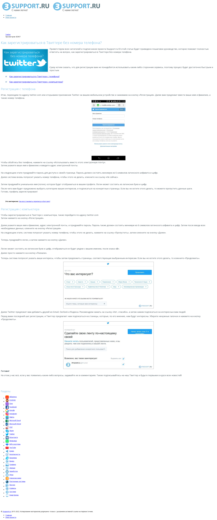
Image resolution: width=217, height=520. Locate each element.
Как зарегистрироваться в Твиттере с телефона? (34, 76)
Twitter (8, 34)
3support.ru (7, 511)
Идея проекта (10, 17)
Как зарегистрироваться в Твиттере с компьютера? (36, 81)
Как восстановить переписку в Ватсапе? (34, 201)
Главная (8, 15)
